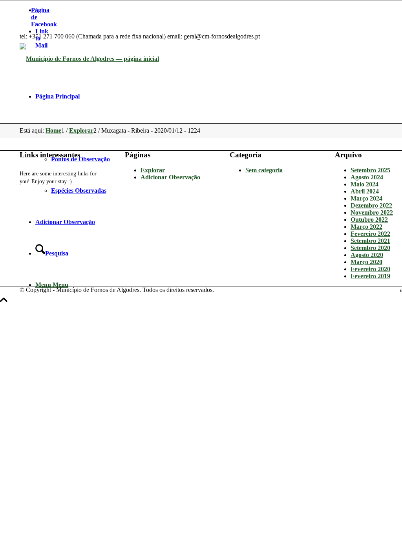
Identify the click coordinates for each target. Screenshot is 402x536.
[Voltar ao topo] (3, 304)
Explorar (153, 170)
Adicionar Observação (170, 177)
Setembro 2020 (370, 247)
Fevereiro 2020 (370, 269)
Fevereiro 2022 (370, 233)
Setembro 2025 (370, 170)
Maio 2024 (364, 184)
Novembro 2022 (372, 212)
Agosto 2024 (367, 177)
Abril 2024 (365, 191)
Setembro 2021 (370, 240)
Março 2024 (366, 198)
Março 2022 (366, 226)
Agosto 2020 (367, 255)
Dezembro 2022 (371, 205)
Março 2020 (366, 262)
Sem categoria (264, 170)
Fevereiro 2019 (370, 276)
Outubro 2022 (369, 219)
